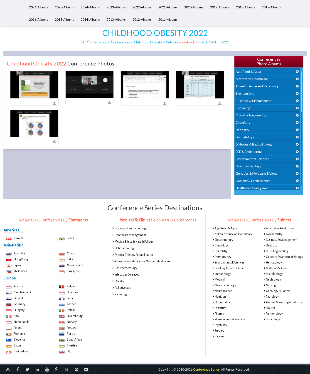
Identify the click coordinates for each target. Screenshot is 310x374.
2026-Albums (38, 7)
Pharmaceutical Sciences (230, 319)
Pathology (272, 296)
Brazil (70, 238)
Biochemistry (245, 93)
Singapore (73, 271)
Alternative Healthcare (252, 79)
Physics (270, 308)
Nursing (271, 285)
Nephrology (273, 279)
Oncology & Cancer (278, 291)
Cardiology (243, 108)
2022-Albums (142, 7)
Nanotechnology (225, 285)
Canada (19, 238)
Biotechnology (224, 239)
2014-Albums (90, 19)
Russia (71, 333)
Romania (19, 333)
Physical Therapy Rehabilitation (134, 254)
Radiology (121, 294)
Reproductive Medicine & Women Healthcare (143, 261)
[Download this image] (54, 103)
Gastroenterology (248, 166)
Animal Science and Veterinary (257, 86)
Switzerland (21, 351)
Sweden (72, 345)
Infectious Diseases (127, 274)
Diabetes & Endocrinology (254, 144)
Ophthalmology (124, 248)
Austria (18, 286)
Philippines (20, 271)
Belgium (72, 286)
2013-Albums (116, 19)
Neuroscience (223, 291)
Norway (72, 322)
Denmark (72, 292)
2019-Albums (219, 7)
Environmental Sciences (252, 159)
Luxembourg (75, 316)
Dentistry (242, 130)
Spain (17, 345)
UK (69, 351)
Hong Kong (21, 259)
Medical (220, 279)
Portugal (72, 327)
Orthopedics (222, 302)
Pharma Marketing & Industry (284, 302)
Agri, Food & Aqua (248, 71)
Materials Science (277, 268)
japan (17, 265)
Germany (19, 304)
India (70, 259)
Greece (71, 304)
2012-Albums (142, 19)
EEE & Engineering (249, 151)
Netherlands (21, 322)
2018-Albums (245, 7)
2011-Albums (167, 19)
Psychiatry (221, 325)
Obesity (119, 281)
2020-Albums (193, 7)
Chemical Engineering (251, 115)
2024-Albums (90, 7)
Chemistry (243, 122)
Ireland (71, 310)
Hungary (19, 310)
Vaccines (220, 336)
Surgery (219, 330)
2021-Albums (167, 7)
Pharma (219, 313)
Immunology (223, 274)
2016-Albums (38, 19)
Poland (18, 327)
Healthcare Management (253, 188)
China (70, 253)
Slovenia (19, 339)
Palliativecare (123, 287)
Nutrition (220, 296)
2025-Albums (64, 7)
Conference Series (206, 369)
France (71, 298)
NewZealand (75, 265)
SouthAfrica (74, 339)
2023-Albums (116, 7)
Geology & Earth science (253, 181)
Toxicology (273, 319)
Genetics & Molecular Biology (256, 173)
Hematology (274, 262)
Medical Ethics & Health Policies (134, 241)
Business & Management (253, 101)
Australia (19, 253)
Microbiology (274, 274)
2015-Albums (64, 19)
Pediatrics (220, 308)
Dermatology (245, 137)
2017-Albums (271, 7)
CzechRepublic (23, 292)
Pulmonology (274, 313)
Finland (18, 298)
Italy (16, 316)
